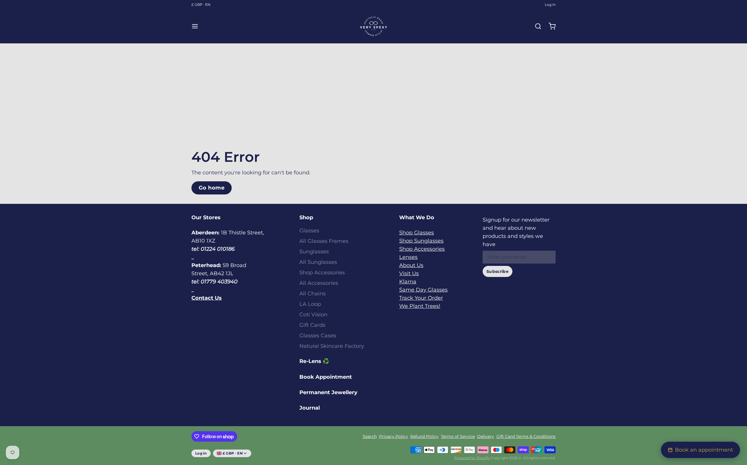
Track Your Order (421, 298)
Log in (550, 4)
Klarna (407, 281)
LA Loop (310, 304)
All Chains (312, 293)
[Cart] (550, 26)
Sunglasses (314, 251)
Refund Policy (424, 436)
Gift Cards (312, 325)
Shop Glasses (416, 232)
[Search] (536, 26)
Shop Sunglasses (421, 241)
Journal (309, 408)
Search (370, 436)
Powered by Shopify (472, 458)
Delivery (485, 436)
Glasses (309, 230)
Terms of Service (458, 436)
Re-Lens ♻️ (314, 361)
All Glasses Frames (323, 241)
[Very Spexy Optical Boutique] (373, 26)
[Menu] (197, 26)
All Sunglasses (318, 262)
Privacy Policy (393, 436)
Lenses (408, 257)
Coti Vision (313, 314)
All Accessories (318, 283)
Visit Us (409, 273)
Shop (306, 217)
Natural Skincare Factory (331, 346)
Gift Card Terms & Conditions (526, 436)
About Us (411, 265)
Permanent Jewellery (328, 392)
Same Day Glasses (423, 290)
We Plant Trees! (419, 306)
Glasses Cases (317, 335)
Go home (211, 188)
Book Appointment (325, 377)
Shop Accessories (322, 272)
